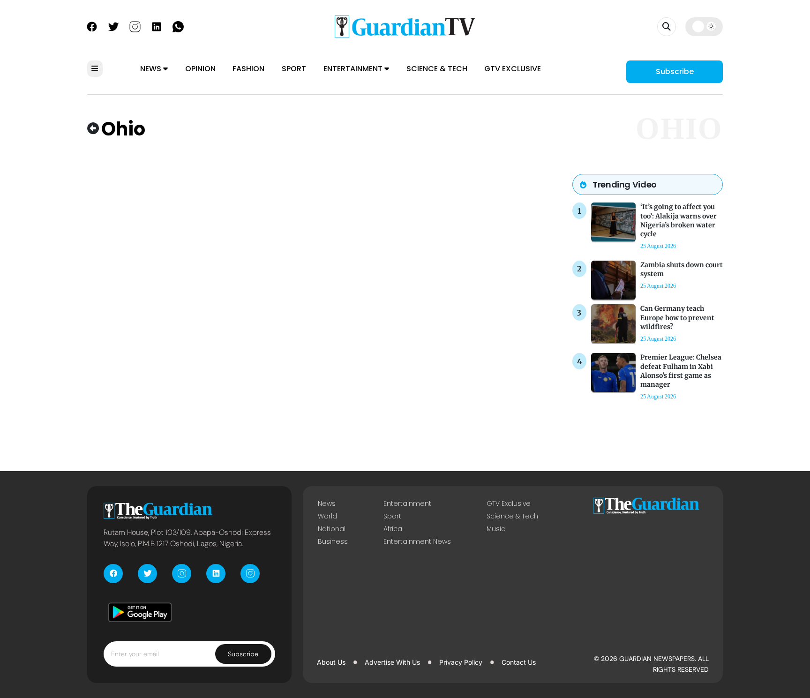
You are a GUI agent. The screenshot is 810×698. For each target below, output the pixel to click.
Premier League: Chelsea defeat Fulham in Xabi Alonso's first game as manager (680, 371)
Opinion (200, 68)
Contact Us (519, 662)
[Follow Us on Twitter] (113, 26)
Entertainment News (417, 541)
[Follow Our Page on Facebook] (92, 26)
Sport (294, 68)
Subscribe (675, 71)
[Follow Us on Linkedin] (156, 26)
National (331, 528)
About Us (331, 662)
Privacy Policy (460, 662)
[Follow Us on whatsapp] (178, 26)
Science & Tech (436, 68)
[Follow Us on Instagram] (135, 26)
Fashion (248, 68)
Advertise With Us (392, 662)
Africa (392, 528)
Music (496, 528)
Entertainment (353, 68)
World (327, 516)
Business (333, 541)
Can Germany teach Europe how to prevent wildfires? (677, 317)
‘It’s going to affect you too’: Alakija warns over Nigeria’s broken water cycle (678, 220)
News (151, 68)
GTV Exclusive (512, 68)
